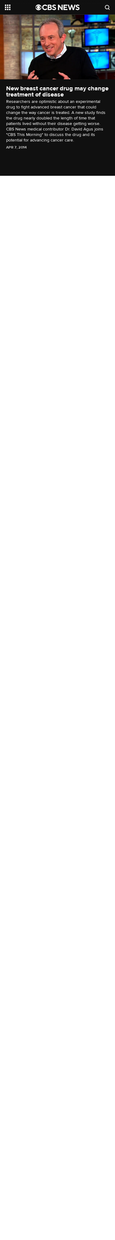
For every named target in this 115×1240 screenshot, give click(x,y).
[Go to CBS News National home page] (58, 7)
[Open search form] (107, 7)
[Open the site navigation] (20, 7)
